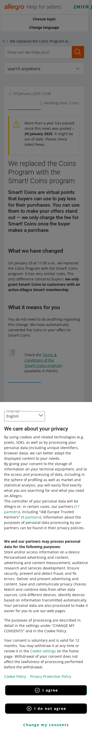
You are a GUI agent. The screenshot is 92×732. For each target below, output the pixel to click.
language (13, 411)
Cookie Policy (15, 676)
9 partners (31, 517)
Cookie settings (43, 651)
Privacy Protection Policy (50, 676)
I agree (50, 690)
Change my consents (46, 724)
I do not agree (50, 708)
